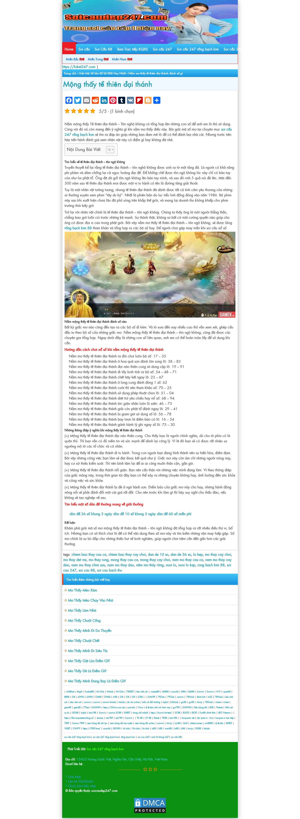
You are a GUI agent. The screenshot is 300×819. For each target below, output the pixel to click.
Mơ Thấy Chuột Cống (84, 620)
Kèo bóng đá (200, 707)
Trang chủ (70, 73)
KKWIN (116, 728)
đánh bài (201, 696)
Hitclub (110, 691)
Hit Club (100, 691)
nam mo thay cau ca (187, 559)
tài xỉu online (133, 702)
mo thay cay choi (218, 554)
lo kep (198, 554)
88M (183, 691)
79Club (161, 696)
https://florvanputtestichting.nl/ (79, 717)
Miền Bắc (73, 59)
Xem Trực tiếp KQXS (132, 49)
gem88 (67, 707)
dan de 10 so (158, 554)
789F (66, 723)
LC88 (140, 696)
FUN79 (76, 728)
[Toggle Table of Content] (108, 149)
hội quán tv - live (205, 717)
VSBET (67, 728)
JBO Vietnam (224, 712)
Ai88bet (70, 691)
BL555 (186, 712)
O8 (73, 696)
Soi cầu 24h (233, 49)
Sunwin (200, 691)
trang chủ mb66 (140, 712)
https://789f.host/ (92, 728)
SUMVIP (151, 696)
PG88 (198, 728)
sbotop (100, 717)
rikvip (200, 702)
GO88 (75, 712)
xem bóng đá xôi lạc (97, 723)
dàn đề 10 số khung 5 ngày (134, 513)
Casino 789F (78, 723)
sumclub (131, 707)
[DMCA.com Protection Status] (150, 812)
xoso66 (175, 691)
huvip (190, 728)
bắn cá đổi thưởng (151, 702)
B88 (211, 707)
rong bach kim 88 (211, 564)
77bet (86, 707)
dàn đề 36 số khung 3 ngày (91, 513)
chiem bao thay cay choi (127, 554)
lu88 (154, 728)
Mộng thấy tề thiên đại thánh (107, 83)
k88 (160, 728)
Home (69, 49)
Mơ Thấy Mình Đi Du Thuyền (89, 630)
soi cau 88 (87, 570)
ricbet (218, 702)
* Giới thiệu (73, 776)
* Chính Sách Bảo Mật (80, 785)
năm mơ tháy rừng (150, 564)
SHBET (127, 712)
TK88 (164, 717)
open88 (227, 691)
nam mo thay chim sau (88, 564)
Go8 (185, 723)
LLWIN (81, 696)
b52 (210, 696)
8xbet (156, 717)
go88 (183, 702)
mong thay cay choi (155, 559)
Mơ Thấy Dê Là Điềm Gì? (87, 670)
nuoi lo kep (186, 564)
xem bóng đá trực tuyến (121, 723)
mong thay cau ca (124, 559)
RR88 (66, 696)
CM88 (98, 696)
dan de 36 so (181, 554)
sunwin (180, 696)
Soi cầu (84, 49)
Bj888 (191, 691)
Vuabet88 (89, 691)
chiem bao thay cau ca (89, 554)
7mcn (140, 707)
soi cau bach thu (109, 570)
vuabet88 (154, 691)
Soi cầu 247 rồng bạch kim (198, 49)
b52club (174, 702)
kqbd (165, 702)
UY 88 (148, 717)
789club (190, 696)
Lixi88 (178, 723)
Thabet (219, 707)
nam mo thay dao (120, 564)
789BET (130, 691)
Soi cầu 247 (162, 49)
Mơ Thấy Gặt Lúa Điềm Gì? (89, 660)
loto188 (92, 712)
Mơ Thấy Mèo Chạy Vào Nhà (90, 600)
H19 (218, 691)
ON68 (107, 696)
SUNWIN (96, 707)
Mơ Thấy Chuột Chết (83, 640)
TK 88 (140, 717)
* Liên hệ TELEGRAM (79, 781)
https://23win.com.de (114, 707)
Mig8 (79, 691)
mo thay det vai (75, 559)
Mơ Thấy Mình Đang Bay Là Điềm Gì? (97, 680)
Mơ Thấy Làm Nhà (82, 610)
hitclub (113, 702)
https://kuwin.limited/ (161, 712)
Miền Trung (96, 59)
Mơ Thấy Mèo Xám (82, 590)
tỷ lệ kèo (219, 723)
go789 (176, 707)
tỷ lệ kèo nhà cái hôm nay (158, 707)
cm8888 (209, 723)
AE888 (165, 691)
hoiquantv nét (188, 717)
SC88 (118, 712)
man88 (168, 728)
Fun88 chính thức (208, 712)
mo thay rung (98, 559)
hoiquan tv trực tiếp (224, 717)
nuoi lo (171, 564)
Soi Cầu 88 (103, 49)
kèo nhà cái (142, 691)
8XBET (229, 723)
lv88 (115, 696)
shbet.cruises (196, 723)
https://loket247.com (78, 66)
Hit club (136, 728)
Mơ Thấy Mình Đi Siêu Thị (87, 650)
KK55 (194, 712)
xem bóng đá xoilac (145, 723)
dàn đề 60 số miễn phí (174, 513)
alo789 (109, 717)
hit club (126, 728)
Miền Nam (119, 59)
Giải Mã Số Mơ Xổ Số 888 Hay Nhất (102, 73)
